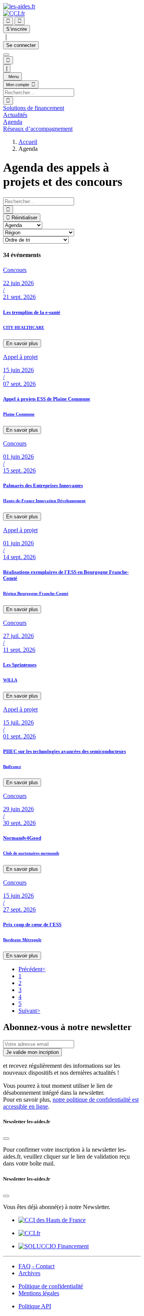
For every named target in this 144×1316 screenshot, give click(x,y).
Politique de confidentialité (50, 1286)
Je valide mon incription (32, 1052)
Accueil (27, 142)
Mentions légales (38, 1293)
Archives (29, 1273)
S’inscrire (16, 29)
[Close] (6, 1138)
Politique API (34, 1306)
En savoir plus (22, 343)
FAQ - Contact (36, 1266)
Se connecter (21, 45)
